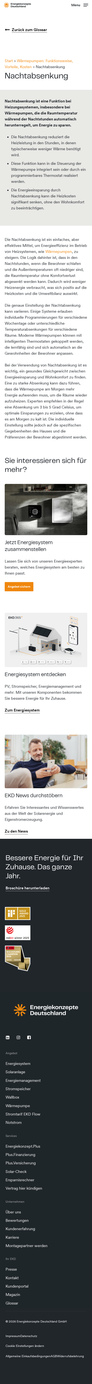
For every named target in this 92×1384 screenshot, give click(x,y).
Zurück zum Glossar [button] (29, 29)
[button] (79, 4)
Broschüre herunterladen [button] (27, 888)
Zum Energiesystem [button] (22, 710)
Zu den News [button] (16, 831)
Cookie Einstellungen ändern (25, 1346)
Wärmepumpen (58, 251)
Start (9, 61)
